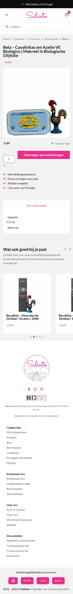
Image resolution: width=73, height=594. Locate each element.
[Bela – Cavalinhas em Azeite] (36, 117)
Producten (19, 38)
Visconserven (51, 38)
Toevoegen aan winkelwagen (44, 155)
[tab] (36, 205)
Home (6, 38)
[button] (6, 15)
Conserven (34, 38)
